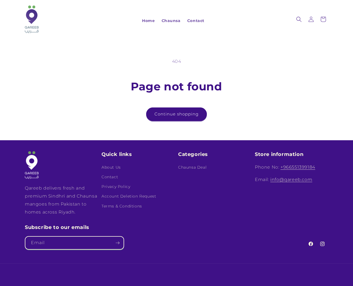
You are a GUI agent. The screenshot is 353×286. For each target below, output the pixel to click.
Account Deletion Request (128, 196)
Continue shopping (176, 114)
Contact (109, 176)
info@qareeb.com (291, 179)
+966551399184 (297, 166)
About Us (111, 166)
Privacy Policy (115, 186)
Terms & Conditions (121, 205)
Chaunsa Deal (192, 166)
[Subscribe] (117, 243)
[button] (299, 19)
